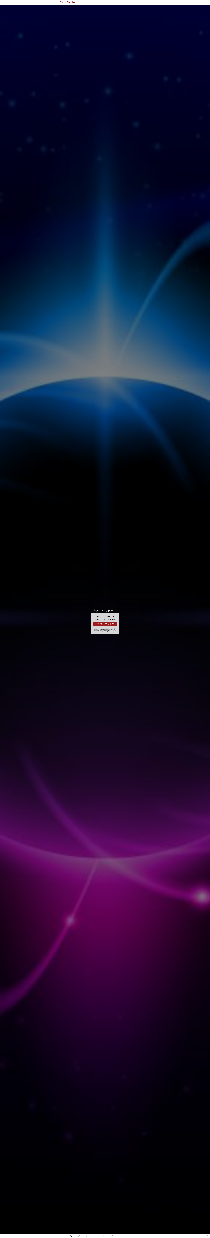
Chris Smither (67, 2)
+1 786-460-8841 (105, 624)
